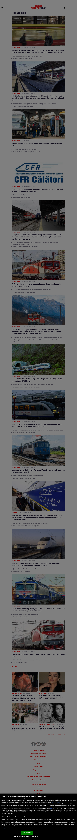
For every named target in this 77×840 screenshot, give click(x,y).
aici (51, 809)
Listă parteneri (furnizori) (8, 828)
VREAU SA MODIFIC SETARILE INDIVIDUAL (26, 837)
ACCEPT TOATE (27, 833)
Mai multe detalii (56, 802)
